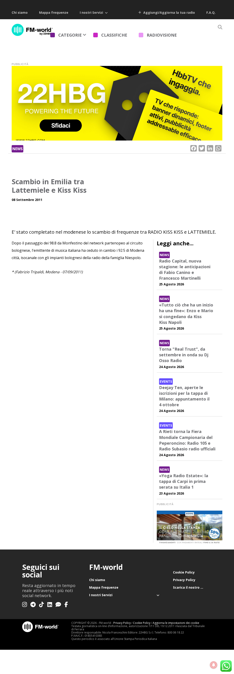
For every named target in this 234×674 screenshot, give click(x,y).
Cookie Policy (184, 572)
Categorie (70, 35)
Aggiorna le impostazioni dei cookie (176, 623)
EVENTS (166, 381)
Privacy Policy (184, 580)
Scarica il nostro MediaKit (192, 587)
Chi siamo (20, 12)
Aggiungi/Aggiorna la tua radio (168, 12)
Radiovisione (162, 35)
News (17, 148)
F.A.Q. (210, 12)
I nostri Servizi (91, 12)
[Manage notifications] (213, 665)
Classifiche (114, 35)
